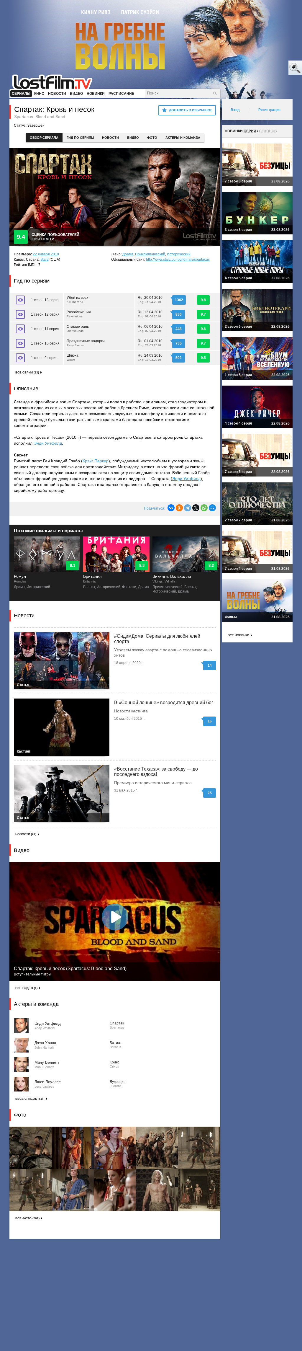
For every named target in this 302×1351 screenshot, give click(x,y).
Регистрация (269, 110)
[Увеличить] (30, 1148)
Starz (44, 259)
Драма (127, 254)
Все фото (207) (27, 1218)
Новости (110, 137)
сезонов (268, 131)
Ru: (150, 300)
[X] (195, 507)
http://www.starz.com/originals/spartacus (178, 259)
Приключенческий (150, 254)
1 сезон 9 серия (44, 358)
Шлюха (72, 357)
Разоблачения (79, 314)
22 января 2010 (46, 254)
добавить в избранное (190, 110)
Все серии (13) (27, 372)
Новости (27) (25, 834)
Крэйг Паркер (96, 461)
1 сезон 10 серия (45, 343)
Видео (133, 137)
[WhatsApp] (204, 507)
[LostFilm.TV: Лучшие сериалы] (55, 81)
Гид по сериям (80, 137)
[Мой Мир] (212, 507)
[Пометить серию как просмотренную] (20, 300)
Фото (152, 137)
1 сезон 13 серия (45, 300)
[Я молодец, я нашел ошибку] (272, 68)
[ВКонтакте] (171, 507)
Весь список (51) (29, 1098)
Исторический (179, 254)
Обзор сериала (44, 137)
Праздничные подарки (86, 343)
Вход (235, 110)
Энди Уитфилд (48, 443)
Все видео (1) (26, 988)
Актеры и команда (182, 137)
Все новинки (238, 635)
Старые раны (78, 328)
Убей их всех (77, 300)
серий (250, 131)
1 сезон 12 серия (45, 314)
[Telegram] (187, 507)
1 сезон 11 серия (45, 329)
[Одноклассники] (179, 507)
